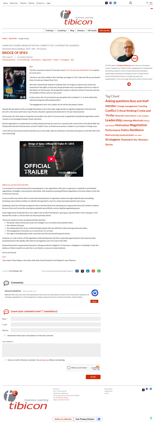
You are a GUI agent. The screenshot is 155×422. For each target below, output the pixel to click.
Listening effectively (133, 120)
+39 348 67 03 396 (63, 400)
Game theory (36, 60)
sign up (45, 360)
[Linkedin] (87, 271)
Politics (56, 60)
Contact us (40, 3)
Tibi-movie (13, 38)
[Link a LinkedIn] (115, 3)
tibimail (31, 3)
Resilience (137, 130)
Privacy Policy (108, 389)
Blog (72, 30)
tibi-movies (104, 30)
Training (49, 30)
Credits (106, 393)
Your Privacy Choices (84, 419)
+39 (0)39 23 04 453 (62, 397)
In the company (143, 116)
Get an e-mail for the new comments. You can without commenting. (36, 360)
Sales (136, 135)
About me (13, 3)
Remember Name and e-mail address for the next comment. (30, 335)
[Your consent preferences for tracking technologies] (151, 418)
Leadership (113, 120)
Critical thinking (23, 60)
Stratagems (64, 60)
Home (5, 3)
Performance (112, 130)
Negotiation (47, 60)
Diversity (119, 115)
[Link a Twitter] (106, 3)
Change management (127, 106)
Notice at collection (63, 419)
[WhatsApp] (99, 271)
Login (48, 3)
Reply (94, 301)
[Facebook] (77, 271)
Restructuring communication (119, 135)
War (72, 60)
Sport (140, 135)
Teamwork (127, 139)
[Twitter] (82, 271)
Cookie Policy (108, 391)
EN (151, 3)
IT (147, 3)
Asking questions (9, 60)
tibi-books (92, 30)
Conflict (110, 110)
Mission (23, 3)
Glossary (81, 30)
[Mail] (93, 271)
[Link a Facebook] (111, 3)
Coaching (61, 30)
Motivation (122, 125)
